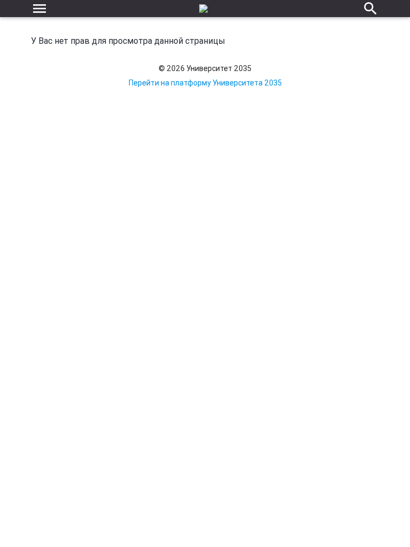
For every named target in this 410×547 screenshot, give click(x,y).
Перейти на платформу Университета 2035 (205, 83)
